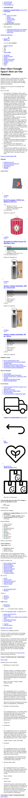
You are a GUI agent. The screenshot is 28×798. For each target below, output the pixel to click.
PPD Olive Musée (8, 392)
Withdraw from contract (6, 628)
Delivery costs (10, 18)
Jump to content (8, 3)
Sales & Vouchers (8, 570)
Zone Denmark (7, 373)
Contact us (9, 21)
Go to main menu (8, 2)
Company (6, 623)
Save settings (4, 795)
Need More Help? (8, 571)
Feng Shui (7, 166)
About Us (6, 596)
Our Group (6, 597)
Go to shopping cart (8, 4)
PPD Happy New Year (9, 389)
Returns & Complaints (9, 568)
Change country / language (16, 608)
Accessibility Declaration (10, 619)
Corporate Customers (9, 573)
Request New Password (9, 581)
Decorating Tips (9, 165)
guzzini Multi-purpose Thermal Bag (12, 375)
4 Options (6, 195)
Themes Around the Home (11, 163)
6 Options (6, 281)
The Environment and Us (10, 589)
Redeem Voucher (8, 584)
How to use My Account (10, 563)
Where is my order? (11, 15)
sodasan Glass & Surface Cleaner (12, 379)
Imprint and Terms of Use (10, 614)
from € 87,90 (15, 10)
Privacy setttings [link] (8, 621)
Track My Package (8, 582)
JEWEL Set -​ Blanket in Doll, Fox (14, 200)
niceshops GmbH (12, 611)
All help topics (10, 22)
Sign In (5, 578)
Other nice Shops (8, 625)
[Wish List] (5, 48)
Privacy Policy (7, 615)
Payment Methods (8, 564)
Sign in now (7, 40)
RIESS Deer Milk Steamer (10, 380)
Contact (6, 598)
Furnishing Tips (9, 162)
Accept (2, 657)
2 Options (6, 237)
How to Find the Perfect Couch (11, 360)
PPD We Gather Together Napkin (12, 391)
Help (5, 14)
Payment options (11, 19)
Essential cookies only (11, 657)
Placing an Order (8, 567)
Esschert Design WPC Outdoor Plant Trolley (15, 393)
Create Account (7, 579)
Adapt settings (21, 657)
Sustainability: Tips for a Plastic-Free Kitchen (15, 366)
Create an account (8, 45)
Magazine (6, 590)
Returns (9, 17)
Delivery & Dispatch (9, 566)
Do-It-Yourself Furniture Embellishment (13, 367)
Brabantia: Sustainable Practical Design (13, 364)
